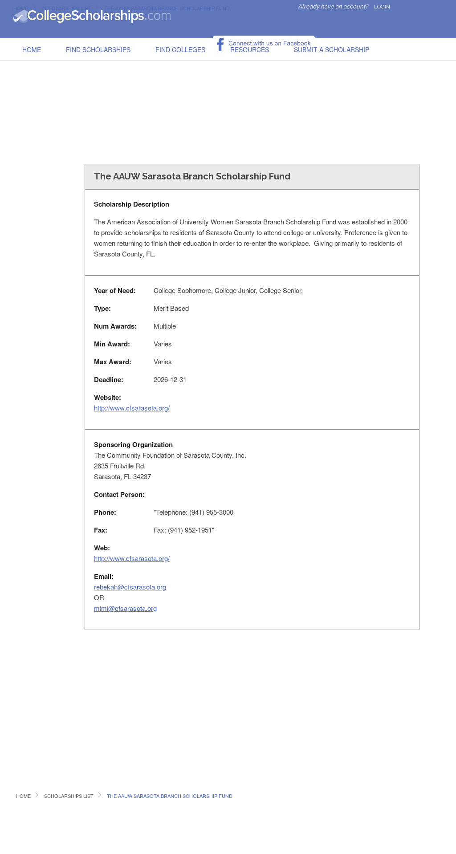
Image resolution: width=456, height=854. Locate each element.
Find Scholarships (98, 49)
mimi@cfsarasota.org (125, 608)
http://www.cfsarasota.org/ (132, 407)
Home (31, 49)
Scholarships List (69, 795)
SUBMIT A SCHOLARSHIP (331, 49)
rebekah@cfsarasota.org (130, 586)
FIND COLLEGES (180, 49)
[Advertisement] (228, 90)
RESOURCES (249, 49)
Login (382, 7)
